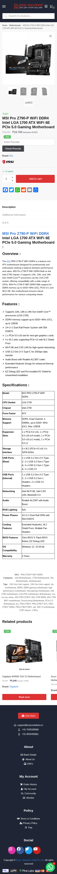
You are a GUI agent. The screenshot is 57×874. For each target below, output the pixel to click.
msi (53, 594)
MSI (8, 261)
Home (4, 25)
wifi (34, 607)
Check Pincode (13, 148)
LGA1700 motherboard (28, 594)
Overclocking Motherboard (32, 600)
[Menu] (6, 6)
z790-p (35, 610)
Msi (11, 155)
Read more (24, 697)
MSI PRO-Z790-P (22, 597)
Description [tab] (9, 207)
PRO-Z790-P (25, 604)
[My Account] (46, 6)
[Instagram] (12, 850)
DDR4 (19, 587)
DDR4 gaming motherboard (35, 587)
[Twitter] (28, 850)
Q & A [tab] (5, 222)
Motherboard (45, 594)
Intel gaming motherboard (38, 591)
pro (17, 604)
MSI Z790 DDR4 (38, 597)
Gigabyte (13, 686)
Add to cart (35, 178)
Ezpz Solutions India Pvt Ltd (30, 860)
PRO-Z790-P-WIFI (24, 607)
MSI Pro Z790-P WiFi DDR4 (25, 233)
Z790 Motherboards (40, 578)
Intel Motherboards (23, 578)
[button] (50, 36)
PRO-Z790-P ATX (39, 604)
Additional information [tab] (14, 215)
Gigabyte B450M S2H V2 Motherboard (21, 676)
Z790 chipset (25, 610)
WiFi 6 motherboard (45, 607)
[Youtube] (37, 850)
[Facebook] (20, 850)
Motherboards (15, 25)
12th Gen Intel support (19, 584)
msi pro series (7, 597)
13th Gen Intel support (40, 584)
